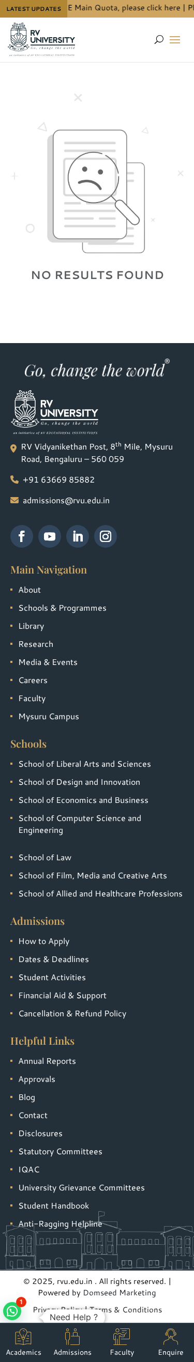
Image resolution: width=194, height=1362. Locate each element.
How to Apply (43, 941)
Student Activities (52, 977)
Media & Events (48, 662)
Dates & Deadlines (53, 959)
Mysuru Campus (48, 716)
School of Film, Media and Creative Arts (92, 875)
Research (35, 643)
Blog (26, 1097)
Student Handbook (53, 1205)
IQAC (28, 1169)
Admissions (72, 1352)
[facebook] (21, 536)
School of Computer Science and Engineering (79, 823)
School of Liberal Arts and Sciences (84, 763)
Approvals (36, 1079)
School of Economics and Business (83, 800)
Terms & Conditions (125, 1309)
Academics (23, 1352)
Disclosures (40, 1133)
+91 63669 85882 (59, 479)
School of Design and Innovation (79, 781)
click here (157, 7)
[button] (12, 1311)
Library (31, 625)
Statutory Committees (60, 1151)
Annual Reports (47, 1060)
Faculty (32, 698)
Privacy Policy (57, 1309)
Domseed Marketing (119, 1292)
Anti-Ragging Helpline (60, 1223)
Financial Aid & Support (62, 995)
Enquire (171, 1352)
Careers (33, 680)
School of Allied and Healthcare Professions (100, 893)
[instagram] (105, 536)
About (29, 589)
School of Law (44, 857)
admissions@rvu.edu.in (66, 500)
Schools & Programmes (62, 607)
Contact (33, 1115)
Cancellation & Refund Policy (72, 1013)
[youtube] (49, 536)
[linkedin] (77, 536)
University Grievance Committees (81, 1187)
